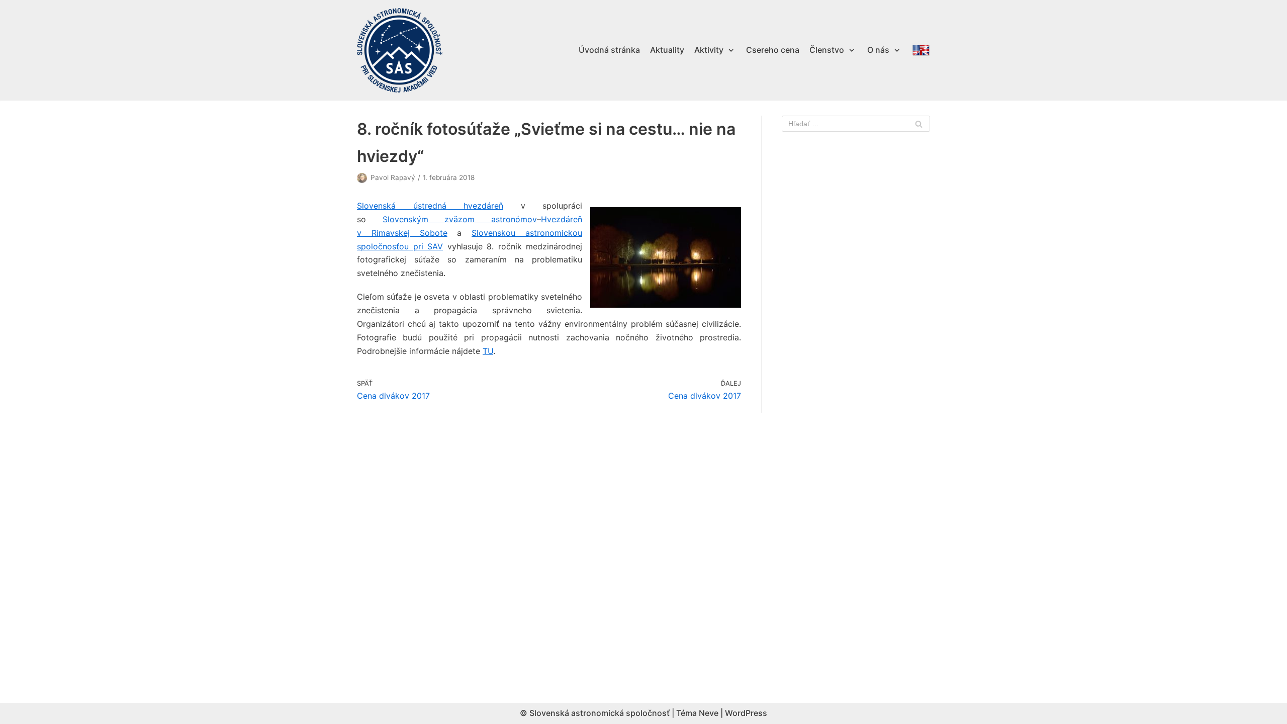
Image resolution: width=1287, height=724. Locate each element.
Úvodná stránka (609, 50)
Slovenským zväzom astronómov (460, 219)
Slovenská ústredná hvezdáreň (430, 206)
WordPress (746, 713)
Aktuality (667, 50)
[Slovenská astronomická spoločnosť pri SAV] (399, 50)
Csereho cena (772, 50)
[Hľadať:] (856, 124)
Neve (708, 713)
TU (488, 351)
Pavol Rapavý (393, 177)
